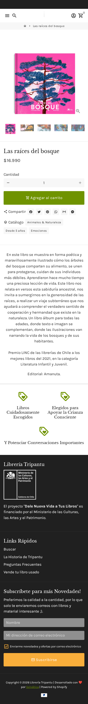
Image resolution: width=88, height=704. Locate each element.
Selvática (32, 687)
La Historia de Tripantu (23, 557)
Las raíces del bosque (49, 26)
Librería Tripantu (41, 682)
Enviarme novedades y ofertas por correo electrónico (45, 646)
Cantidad (11, 174)
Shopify (62, 687)
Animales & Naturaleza (44, 222)
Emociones (39, 230)
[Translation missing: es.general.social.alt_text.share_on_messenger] (72, 212)
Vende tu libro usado (21, 572)
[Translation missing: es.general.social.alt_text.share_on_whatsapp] (56, 212)
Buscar (10, 549)
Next (80, 76)
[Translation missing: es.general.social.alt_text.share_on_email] (64, 212)
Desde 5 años (15, 230)
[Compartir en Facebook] (31, 212)
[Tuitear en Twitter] (39, 212)
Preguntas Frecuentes (23, 564)
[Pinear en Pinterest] (47, 212)
